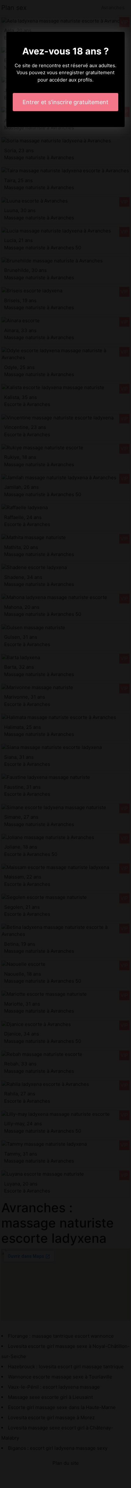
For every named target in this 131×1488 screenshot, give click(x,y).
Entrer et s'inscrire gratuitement (65, 102)
